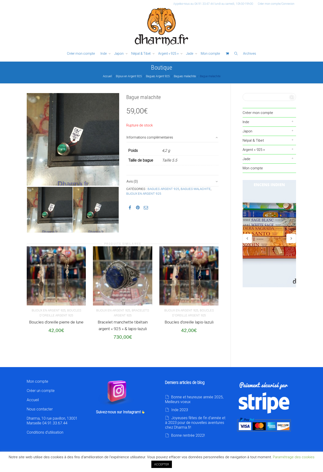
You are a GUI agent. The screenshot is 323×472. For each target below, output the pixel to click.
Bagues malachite (185, 76)
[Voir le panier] (227, 53)
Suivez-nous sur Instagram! (119, 412)
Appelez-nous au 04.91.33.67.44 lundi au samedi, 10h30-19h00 (213, 3)
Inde (103, 53)
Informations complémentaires (150, 137)
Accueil (107, 76)
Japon (119, 53)
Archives (249, 53)
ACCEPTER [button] (161, 464)
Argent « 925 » (168, 53)
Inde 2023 (179, 410)
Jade (190, 53)
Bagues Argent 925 (158, 76)
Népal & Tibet (141, 53)
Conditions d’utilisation (45, 432)
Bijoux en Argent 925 (129, 76)
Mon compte (210, 53)
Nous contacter (40, 409)
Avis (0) (132, 181)
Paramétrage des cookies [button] (293, 457)
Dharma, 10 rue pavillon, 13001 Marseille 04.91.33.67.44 (52, 420)
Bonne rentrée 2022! (188, 435)
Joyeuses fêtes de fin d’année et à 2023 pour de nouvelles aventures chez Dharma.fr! (195, 423)
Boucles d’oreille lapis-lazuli (189, 322)
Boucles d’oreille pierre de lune (56, 322)
